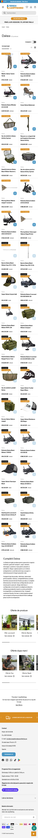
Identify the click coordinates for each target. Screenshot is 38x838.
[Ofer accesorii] (9, 622)
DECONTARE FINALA (19, 18)
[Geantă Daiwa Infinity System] (28, 500)
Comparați (28, 42)
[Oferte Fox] (9, 662)
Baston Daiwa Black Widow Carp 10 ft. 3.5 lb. (8, 264)
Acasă (3, 27)
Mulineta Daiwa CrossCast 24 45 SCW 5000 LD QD (28, 358)
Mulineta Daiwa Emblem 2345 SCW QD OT (8, 233)
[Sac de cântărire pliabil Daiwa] (9, 375)
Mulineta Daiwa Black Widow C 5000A (7, 451)
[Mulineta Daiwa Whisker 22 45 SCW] (9, 92)
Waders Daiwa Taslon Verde (7, 75)
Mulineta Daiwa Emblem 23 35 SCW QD (27, 202)
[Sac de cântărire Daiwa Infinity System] (9, 123)
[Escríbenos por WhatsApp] (34, 828)
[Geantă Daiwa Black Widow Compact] (28, 312)
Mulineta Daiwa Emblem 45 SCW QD (27, 451)
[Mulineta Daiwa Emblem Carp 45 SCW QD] (28, 61)
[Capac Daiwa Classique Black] (9, 469)
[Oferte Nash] (26, 662)
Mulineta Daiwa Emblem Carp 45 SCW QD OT (8, 545)
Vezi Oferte (19, 705)
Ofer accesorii (9, 633)
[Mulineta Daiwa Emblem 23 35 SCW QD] (28, 188)
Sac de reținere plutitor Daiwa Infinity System (27, 170)
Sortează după (6, 46)
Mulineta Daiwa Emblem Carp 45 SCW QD (27, 75)
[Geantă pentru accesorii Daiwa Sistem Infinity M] (9, 500)
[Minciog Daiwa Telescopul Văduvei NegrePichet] (28, 219)
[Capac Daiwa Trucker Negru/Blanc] (28, 375)
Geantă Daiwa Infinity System (27, 514)
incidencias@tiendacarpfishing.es (17, 739)
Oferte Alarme (26, 633)
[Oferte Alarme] (26, 622)
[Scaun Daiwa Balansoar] (28, 92)
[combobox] (19, 13)
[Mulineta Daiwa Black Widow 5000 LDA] (9, 312)
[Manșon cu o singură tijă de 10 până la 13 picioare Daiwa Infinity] (28, 123)
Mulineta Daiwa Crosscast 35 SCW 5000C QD (28, 295)
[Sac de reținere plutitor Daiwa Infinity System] (28, 156)
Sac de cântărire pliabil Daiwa (8, 389)
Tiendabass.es (8, 754)
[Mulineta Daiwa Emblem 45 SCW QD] (28, 437)
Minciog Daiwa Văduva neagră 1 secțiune (8, 202)
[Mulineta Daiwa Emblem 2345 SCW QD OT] (9, 219)
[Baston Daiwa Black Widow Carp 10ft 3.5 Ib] (28, 250)
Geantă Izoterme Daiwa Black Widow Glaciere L (8, 170)
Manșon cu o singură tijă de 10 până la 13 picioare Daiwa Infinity (27, 138)
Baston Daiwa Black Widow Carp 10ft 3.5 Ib (27, 264)
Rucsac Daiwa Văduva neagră (8, 420)
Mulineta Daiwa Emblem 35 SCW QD (27, 545)
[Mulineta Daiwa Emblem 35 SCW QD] (28, 531)
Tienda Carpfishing (9, 833)
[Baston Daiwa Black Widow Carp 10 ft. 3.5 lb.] (9, 250)
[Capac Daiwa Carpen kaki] (9, 281)
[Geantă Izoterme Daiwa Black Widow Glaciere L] (9, 156)
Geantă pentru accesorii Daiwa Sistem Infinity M (8, 514)
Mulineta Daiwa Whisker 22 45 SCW (8, 106)
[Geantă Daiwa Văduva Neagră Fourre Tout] (9, 344)
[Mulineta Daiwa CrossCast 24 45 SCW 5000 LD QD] (28, 344)
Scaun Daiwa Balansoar (27, 105)
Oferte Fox (9, 673)
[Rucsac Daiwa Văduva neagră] (9, 406)
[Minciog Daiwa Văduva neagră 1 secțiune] (9, 188)
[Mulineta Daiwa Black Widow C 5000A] (9, 437)
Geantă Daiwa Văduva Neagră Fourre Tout (8, 358)
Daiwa (7, 27)
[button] (35, 7)
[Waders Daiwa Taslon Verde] (9, 61)
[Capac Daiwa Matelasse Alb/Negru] (28, 406)
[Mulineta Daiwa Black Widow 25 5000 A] (28, 469)
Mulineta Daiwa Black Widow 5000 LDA (7, 326)
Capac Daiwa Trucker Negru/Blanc (26, 389)
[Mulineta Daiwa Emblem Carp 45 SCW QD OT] (9, 531)
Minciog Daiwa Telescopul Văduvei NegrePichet (28, 233)
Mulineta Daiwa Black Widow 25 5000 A (26, 482)
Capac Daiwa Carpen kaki (9, 294)
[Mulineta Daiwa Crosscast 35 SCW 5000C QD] (28, 281)
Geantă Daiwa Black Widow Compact (26, 326)
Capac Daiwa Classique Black (8, 482)
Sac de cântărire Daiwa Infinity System (8, 137)
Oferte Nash (26, 673)
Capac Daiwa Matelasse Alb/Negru (27, 420)
